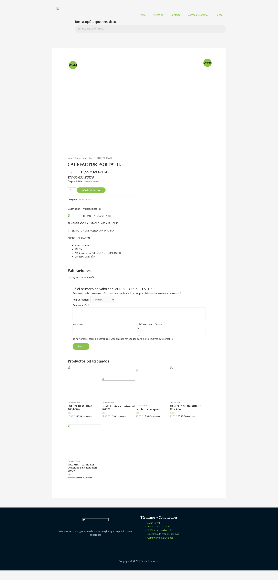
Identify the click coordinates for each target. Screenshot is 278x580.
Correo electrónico (151, 324)
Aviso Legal (153, 523)
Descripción (74, 208)
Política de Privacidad (158, 526)
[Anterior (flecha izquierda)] (5, 578)
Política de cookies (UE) (159, 530)
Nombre (78, 324)
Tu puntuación (81, 299)
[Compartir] (16, 573)
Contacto (176, 14)
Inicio (143, 14)
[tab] (74, 209)
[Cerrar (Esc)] (5, 573)
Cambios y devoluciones (160, 537)
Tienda (219, 14)
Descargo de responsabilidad (163, 534)
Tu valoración (81, 305)
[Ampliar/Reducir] (37, 573)
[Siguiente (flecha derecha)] (16, 578)
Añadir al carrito (91, 190)
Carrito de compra (198, 14)
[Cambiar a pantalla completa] (26, 573)
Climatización (80, 157)
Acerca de (158, 14)
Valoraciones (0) (92, 208)
